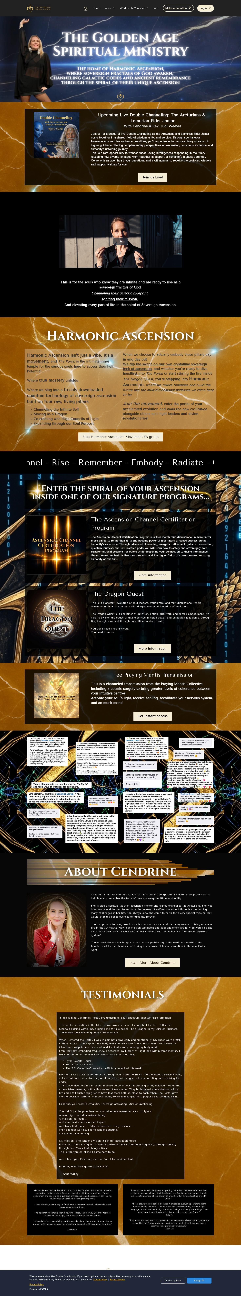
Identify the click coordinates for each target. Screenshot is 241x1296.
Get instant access (153, 716)
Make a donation (176, 8)
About (108, 8)
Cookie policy (100, 1279)
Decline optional (173, 1280)
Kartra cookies (117, 1279)
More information (152, 575)
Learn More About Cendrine (152, 963)
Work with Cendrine (132, 8)
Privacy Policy (37, 1284)
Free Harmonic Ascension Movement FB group (120, 437)
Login (203, 8)
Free (155, 8)
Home (96, 8)
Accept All (199, 1280)
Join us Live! (152, 177)
